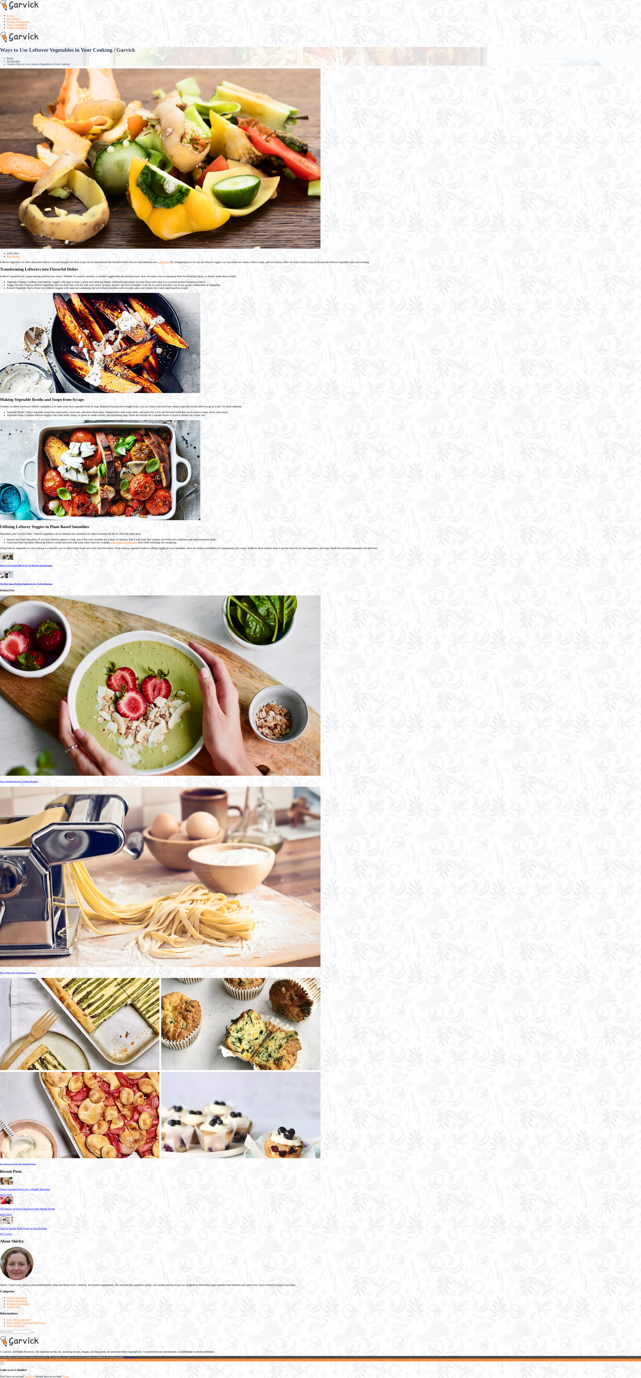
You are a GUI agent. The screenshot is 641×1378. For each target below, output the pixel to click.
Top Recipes (13, 18)
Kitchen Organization (18, 21)
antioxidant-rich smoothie (124, 542)
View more (130, 1357)
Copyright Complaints (18, 1319)
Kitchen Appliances (17, 27)
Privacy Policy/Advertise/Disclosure (26, 1322)
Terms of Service (16, 1325)
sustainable (163, 262)
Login (66, 1376)
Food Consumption (17, 24)
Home (10, 15)
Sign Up (29, 1376)
